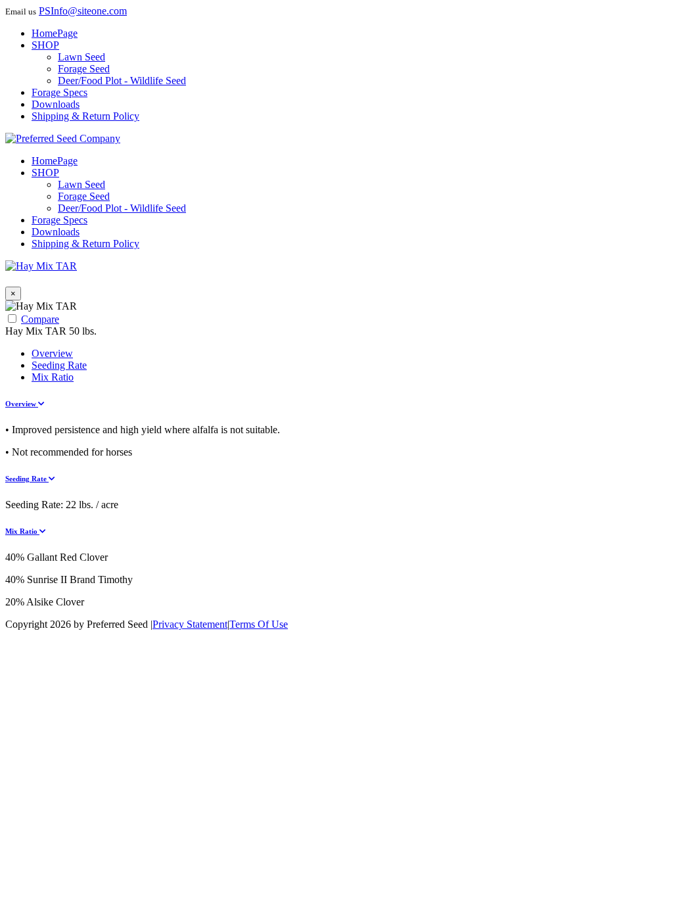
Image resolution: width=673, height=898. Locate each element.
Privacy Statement (189, 624)
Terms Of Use (258, 624)
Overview (52, 353)
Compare (40, 319)
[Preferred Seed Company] (62, 138)
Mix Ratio (53, 377)
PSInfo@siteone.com (83, 10)
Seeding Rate (59, 365)
